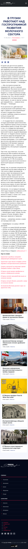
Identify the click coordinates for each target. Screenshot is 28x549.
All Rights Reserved (16, 542)
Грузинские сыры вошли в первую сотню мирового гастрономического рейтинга (13, 262)
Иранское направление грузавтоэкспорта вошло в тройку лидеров (12, 370)
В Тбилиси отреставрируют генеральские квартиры (12, 447)
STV (4, 525)
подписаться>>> (22, 251)
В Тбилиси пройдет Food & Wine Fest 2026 (12, 396)
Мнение (5, 514)
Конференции (6, 524)
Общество (5, 490)
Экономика (16, 38)
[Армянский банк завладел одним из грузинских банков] (14, 306)
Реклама (5, 527)
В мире (4, 494)
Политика (5, 479)
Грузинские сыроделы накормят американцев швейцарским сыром (11, 258)
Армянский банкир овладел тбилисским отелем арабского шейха (13, 342)
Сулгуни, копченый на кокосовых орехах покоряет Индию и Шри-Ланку (13, 267)
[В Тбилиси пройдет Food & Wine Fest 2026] (14, 386)
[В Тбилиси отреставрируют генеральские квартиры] (14, 437)
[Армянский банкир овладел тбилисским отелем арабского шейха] (14, 331)
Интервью (5, 510)
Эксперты (5, 522)
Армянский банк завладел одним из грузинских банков (12, 316)
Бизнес (4, 487)
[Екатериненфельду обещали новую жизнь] (14, 411)
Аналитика (6, 506)
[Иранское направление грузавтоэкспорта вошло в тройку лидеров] (14, 359)
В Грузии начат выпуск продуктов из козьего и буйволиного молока (12, 272)
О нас (4, 528)
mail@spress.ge (7, 530)
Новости (12, 319)
